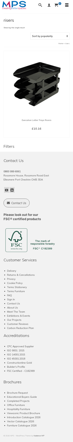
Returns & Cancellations (21, 274)
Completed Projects (18, 401)
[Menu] (66, 5)
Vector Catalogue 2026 (20, 421)
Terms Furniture (16, 291)
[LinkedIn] (12, 190)
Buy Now (36, 134)
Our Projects (14, 319)
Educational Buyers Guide (22, 396)
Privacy (11, 279)
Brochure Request (17, 392)
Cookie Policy (15, 283)
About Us (12, 307)
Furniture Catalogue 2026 (21, 425)
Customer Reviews (17, 324)
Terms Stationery (17, 287)
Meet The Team (16, 311)
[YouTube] (6, 190)
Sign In (11, 299)
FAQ (9, 295)
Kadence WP (39, 436)
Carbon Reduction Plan (20, 328)
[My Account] (49, 5)
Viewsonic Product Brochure (23, 413)
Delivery (11, 270)
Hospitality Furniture (18, 409)
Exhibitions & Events (18, 315)
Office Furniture (16, 405)
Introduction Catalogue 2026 (23, 417)
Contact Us (13, 303)
